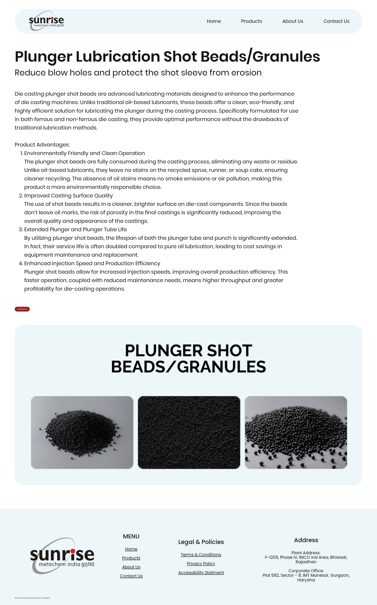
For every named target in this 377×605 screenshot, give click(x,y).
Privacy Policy (201, 564)
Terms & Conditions (201, 555)
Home (131, 549)
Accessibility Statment (201, 573)
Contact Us (131, 576)
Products (131, 558)
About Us (131, 567)
